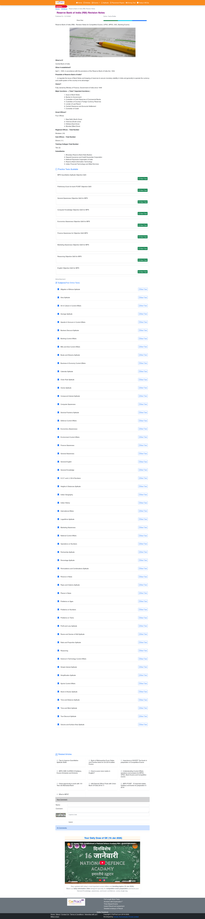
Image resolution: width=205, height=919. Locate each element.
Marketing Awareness (68, 527)
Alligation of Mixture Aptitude (70, 289)
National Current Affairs (68, 535)
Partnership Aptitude (68, 552)
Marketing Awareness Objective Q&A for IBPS (73, 245)
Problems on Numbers (68, 609)
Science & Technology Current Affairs (73, 659)
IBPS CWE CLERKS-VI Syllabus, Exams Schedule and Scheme (69, 772)
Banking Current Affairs (68, 338)
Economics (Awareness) (69, 429)
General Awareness (67, 453)
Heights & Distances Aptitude (71, 486)
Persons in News (66, 576)
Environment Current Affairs (70, 437)
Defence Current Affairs (69, 420)
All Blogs (64, 9)
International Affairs (67, 511)
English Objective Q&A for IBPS (68, 268)
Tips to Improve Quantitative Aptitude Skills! (67, 761)
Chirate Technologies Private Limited (126, 916)
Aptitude (106, 3)
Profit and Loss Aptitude (69, 626)
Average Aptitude (66, 314)
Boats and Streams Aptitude (70, 355)
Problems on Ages (67, 601)
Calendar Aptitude (67, 371)
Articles (87, 3)
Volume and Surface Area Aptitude (72, 724)
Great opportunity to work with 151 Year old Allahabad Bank (69, 784)
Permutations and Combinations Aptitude (75, 568)
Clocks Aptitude (66, 388)
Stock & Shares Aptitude (69, 692)
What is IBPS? (64, 794)
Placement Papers (118, 3)
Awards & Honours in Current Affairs (73, 322)
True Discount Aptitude (68, 716)
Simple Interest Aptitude (69, 667)
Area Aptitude (65, 297)
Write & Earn (55, 916)
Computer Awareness (68, 404)
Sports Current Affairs (68, 683)
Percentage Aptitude (68, 560)
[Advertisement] (102, 741)
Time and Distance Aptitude (70, 700)
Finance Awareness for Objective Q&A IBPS (72, 233)
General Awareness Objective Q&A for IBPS (72, 198)
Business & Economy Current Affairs (73, 363)
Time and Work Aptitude (69, 708)
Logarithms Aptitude (67, 519)
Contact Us (65, 914)
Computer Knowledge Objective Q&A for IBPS (73, 210)
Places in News (66, 593)
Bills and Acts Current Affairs (70, 347)
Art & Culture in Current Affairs (71, 306)
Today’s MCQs (144, 3)
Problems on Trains (67, 618)
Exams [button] (96, 3)
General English (66, 462)
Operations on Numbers (69, 544)
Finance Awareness (67, 445)
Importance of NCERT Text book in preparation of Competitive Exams (134, 761)
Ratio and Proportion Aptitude (71, 642)
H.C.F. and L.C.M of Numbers (71, 478)
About (58, 914)
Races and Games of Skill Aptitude (72, 634)
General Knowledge (67, 470)
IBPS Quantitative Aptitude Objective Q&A (71, 175)
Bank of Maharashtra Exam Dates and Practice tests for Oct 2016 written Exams (102, 762)
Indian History (65, 503)
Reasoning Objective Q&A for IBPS (69, 256)
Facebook (104, 912)
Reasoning (64, 650)
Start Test (143, 178)
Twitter (99, 912)
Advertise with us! (91, 914)
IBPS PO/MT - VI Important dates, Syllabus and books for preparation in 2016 (133, 785)
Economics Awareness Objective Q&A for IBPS (73, 221)
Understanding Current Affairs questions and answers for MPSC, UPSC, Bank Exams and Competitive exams (133, 774)
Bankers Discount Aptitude (70, 330)
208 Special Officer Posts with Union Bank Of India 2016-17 (102, 784)
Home (80, 3)
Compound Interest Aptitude (70, 396)
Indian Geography (67, 494)
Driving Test (132, 3)
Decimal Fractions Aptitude (70, 412)
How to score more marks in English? (99, 772)
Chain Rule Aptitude (67, 379)
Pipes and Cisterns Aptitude (70, 585)
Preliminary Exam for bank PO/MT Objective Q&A (74, 186)
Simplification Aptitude (68, 675)
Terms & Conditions (77, 914)
